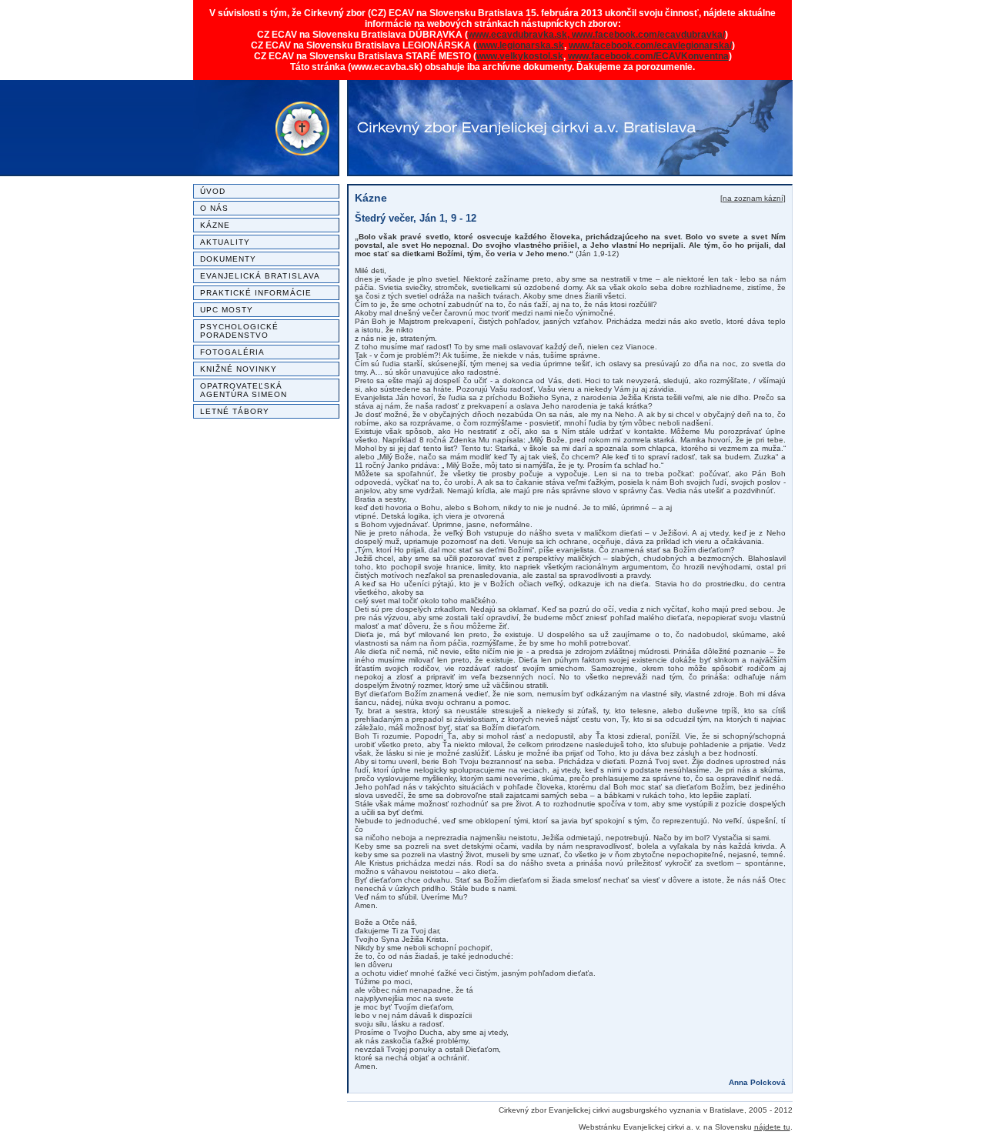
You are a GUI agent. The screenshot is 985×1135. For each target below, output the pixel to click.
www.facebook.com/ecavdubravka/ (648, 34)
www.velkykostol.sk (519, 56)
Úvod (212, 191)
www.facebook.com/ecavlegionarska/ (650, 45)
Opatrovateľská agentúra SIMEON (244, 390)
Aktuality (225, 242)
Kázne (215, 225)
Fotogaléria (232, 352)
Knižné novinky (239, 369)
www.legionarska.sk (520, 45)
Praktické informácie (256, 293)
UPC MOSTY (227, 309)
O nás (214, 208)
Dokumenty (228, 259)
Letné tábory (235, 411)
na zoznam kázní (753, 198)
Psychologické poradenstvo (239, 330)
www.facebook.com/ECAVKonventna (648, 56)
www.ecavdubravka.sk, (520, 34)
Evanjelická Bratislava (260, 276)
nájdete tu (772, 1127)
